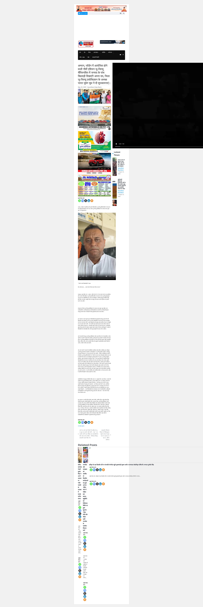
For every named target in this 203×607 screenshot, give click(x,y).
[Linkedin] (88, 200)
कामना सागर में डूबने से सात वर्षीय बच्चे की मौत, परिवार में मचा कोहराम (121, 163)
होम (80, 52)
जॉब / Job (82, 57)
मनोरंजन (110, 52)
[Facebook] (82, 200)
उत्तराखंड (96, 52)
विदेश (89, 52)
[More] (91, 200)
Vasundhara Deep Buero (94, 87)
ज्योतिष (103, 52)
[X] (85, 200)
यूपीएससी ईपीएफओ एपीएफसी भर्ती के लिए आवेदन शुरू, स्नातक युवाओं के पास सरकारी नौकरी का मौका (122, 184)
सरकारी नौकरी (95, 57)
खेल (88, 57)
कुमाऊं (83, 426)
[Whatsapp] (79, 200)
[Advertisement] (101, 28)
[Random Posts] (120, 13)
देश (84, 52)
